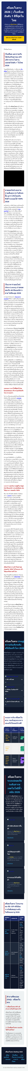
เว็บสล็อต (15, 1055)
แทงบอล (8, 1059)
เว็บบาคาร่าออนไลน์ (17, 1057)
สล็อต (7, 1055)
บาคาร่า (15, 1059)
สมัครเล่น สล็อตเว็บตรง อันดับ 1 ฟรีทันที (14, 38)
